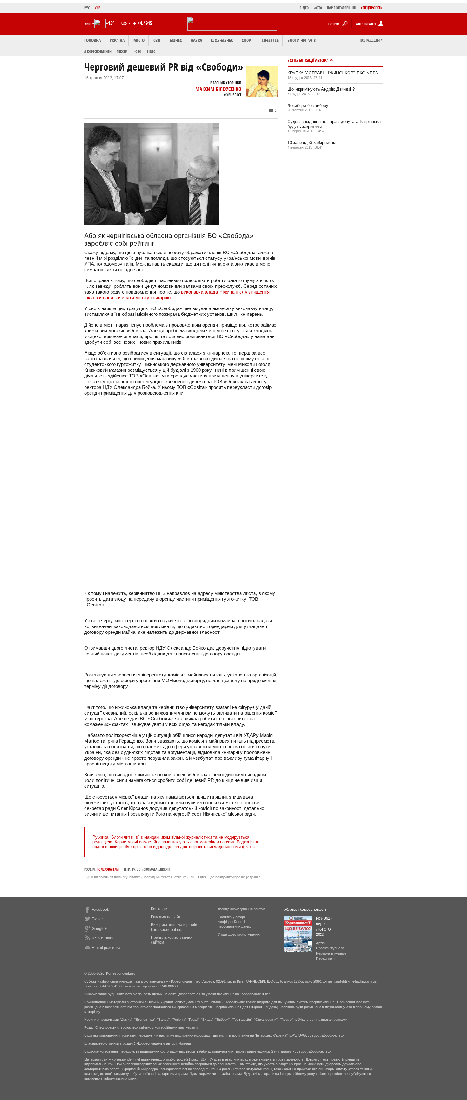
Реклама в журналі (331, 953)
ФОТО (318, 7)
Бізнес (176, 40)
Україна (117, 40)
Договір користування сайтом (241, 909)
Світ (157, 40)
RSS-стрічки (103, 938)
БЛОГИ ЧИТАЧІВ (302, 40)
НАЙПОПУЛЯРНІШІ (341, 7)
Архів (320, 943)
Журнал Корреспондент (306, 909)
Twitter (97, 919)
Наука (196, 40)
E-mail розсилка (106, 947)
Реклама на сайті (166, 917)
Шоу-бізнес (222, 40)
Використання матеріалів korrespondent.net (174, 927)
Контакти (159, 909)
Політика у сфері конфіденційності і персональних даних (234, 921)
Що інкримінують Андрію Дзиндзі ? (321, 89)
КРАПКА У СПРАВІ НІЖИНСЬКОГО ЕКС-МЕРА (333, 73)
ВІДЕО (304, 7)
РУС (87, 7)
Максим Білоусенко (218, 89)
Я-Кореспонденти (98, 51)
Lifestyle (270, 40)
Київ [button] (88, 23)
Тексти (122, 51)
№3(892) (324, 918)
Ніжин (165, 869)
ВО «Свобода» (148, 869)
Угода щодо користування (239, 934)
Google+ (99, 928)
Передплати (325, 958)
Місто (139, 40)
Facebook (100, 909)
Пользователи (108, 869)
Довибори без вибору (308, 105)
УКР (97, 7)
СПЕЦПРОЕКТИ (372, 7)
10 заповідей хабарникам (312, 142)
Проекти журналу (330, 948)
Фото (137, 51)
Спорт (247, 40)
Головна (92, 40)
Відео (151, 51)
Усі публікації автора (308, 60)
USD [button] (124, 23)
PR (134, 869)
